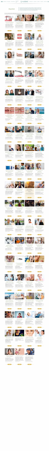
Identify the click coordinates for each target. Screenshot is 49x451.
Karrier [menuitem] (38, 1)
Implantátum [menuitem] (13, 1)
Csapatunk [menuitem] (4, 1)
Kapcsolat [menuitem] (45, 1)
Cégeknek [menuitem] (35, 1)
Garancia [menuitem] (41, 1)
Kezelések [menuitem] (8, 1)
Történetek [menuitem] (31, 1)
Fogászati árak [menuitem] (17, 1)
